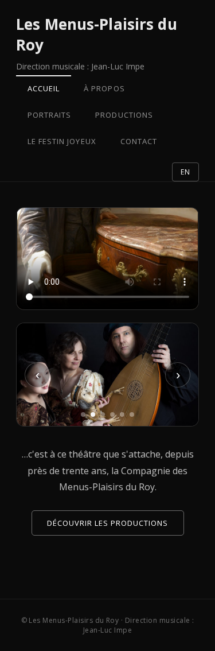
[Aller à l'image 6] (132, 414)
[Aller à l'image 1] (83, 414)
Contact (138, 141)
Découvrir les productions (108, 523)
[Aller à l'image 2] (93, 414)
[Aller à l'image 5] (122, 414)
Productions (124, 115)
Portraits (49, 115)
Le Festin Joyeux (62, 141)
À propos (104, 88)
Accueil (44, 88)
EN (185, 172)
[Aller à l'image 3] (102, 414)
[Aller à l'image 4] (112, 414)
